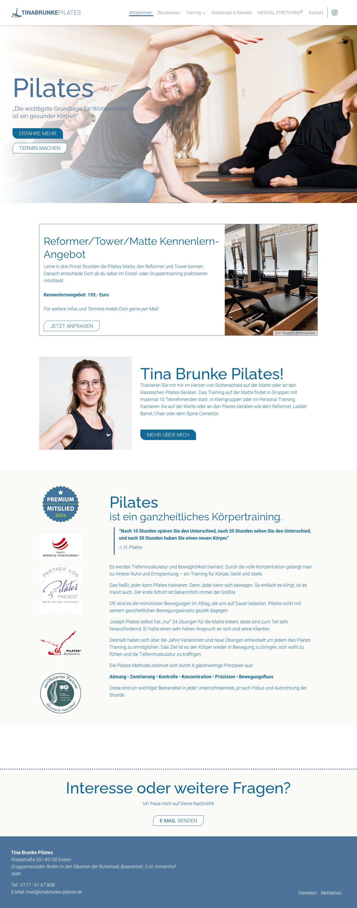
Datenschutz (331, 892)
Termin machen (39, 148)
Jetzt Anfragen (71, 326)
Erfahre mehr (37, 133)
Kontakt (316, 12)
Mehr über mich (168, 435)
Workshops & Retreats (231, 12)
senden (178, 820)
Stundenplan (169, 12)
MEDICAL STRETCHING (280, 12)
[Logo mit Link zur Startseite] (45, 12)
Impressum (307, 892)
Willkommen (140, 12)
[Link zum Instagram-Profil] (332, 12)
